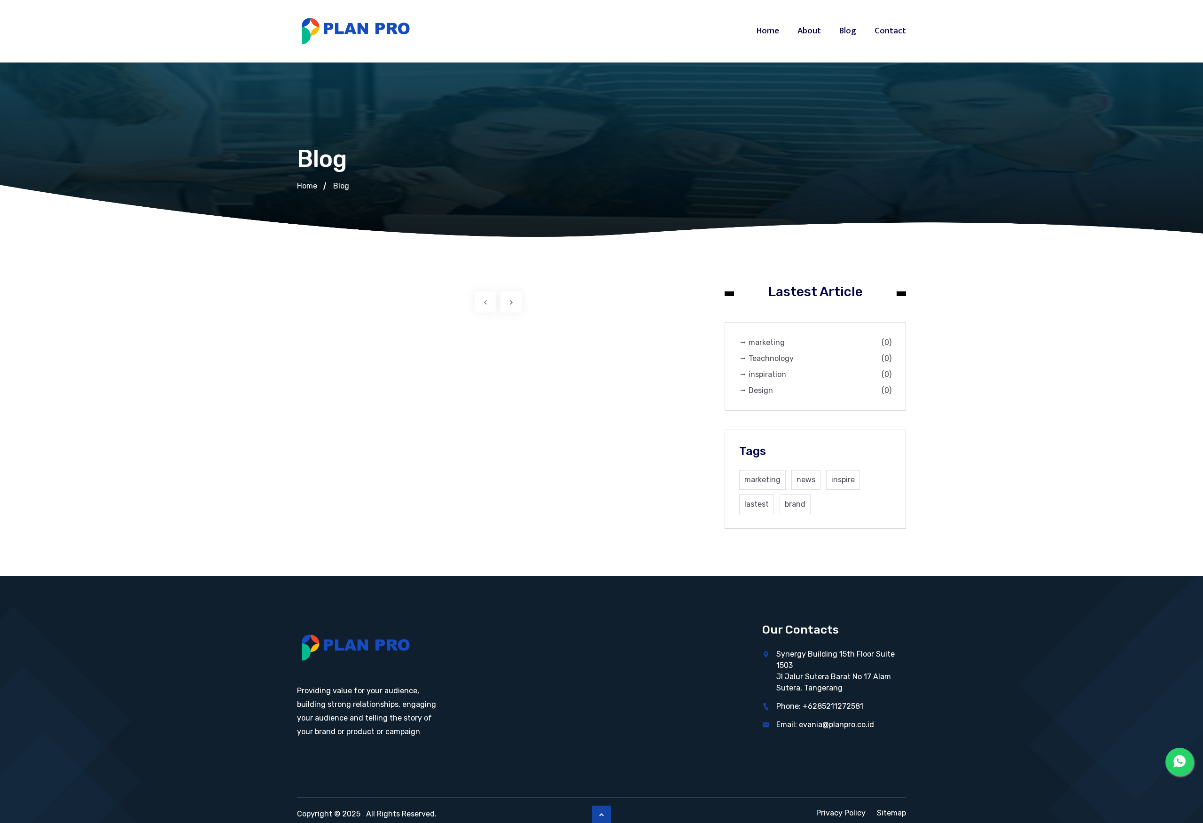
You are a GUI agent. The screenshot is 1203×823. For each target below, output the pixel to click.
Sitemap (891, 812)
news (806, 479)
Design (819, 390)
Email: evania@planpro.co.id (825, 724)
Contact (890, 31)
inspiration (819, 374)
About (809, 31)
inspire (843, 479)
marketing (819, 342)
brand (795, 504)
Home (768, 31)
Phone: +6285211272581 (819, 706)
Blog (847, 31)
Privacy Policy (841, 812)
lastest (756, 504)
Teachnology (819, 358)
